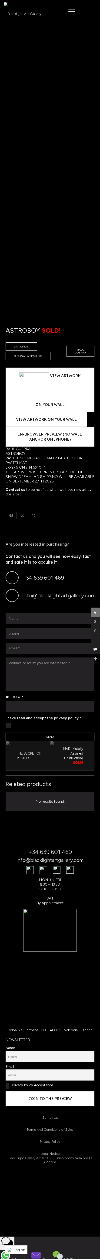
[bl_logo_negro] (22, 11)
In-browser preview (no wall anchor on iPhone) (50, 437)
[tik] (43, 870)
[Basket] (89, 11)
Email (10, 1067)
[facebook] (30, 870)
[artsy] (70, 870)
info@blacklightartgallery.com (59, 595)
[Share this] (11, 515)
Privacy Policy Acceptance (32, 1085)
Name (10, 1048)
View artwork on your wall (46, 419)
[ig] (56, 870)
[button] (71, 11)
